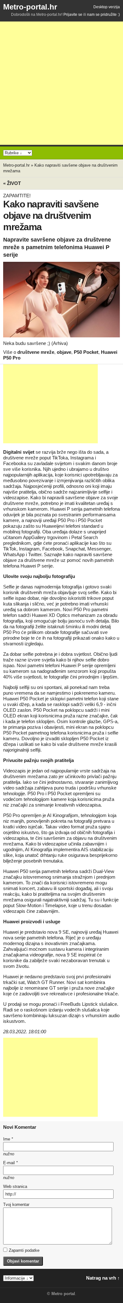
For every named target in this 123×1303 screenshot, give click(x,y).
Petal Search (84, 537)
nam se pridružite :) (103, 14)
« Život (12, 183)
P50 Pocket (86, 352)
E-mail (10, 1162)
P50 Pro (66, 520)
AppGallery (34, 537)
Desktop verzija (106, 7)
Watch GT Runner (45, 982)
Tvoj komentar (16, 1204)
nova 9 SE (58, 932)
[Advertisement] (61, 83)
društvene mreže (35, 352)
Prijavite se (72, 14)
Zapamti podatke (24, 1250)
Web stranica (15, 1186)
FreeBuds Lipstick (79, 1004)
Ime (8, 1139)
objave (64, 352)
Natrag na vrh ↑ (103, 1278)
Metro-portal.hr (30, 7)
